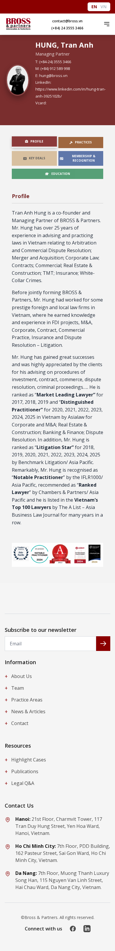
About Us (18, 676)
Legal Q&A (19, 783)
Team (14, 688)
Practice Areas (23, 699)
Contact (16, 723)
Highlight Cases (25, 759)
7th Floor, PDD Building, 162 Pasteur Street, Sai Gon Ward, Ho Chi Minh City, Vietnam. (62, 853)
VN (103, 6)
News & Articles (25, 711)
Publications (21, 771)
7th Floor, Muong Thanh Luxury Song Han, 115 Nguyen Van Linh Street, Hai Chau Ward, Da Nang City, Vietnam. (62, 880)
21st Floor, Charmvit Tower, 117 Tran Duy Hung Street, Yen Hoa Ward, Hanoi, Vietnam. (58, 826)
